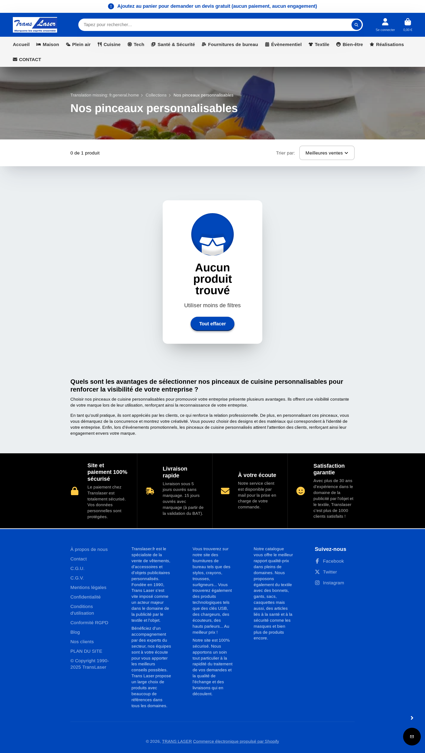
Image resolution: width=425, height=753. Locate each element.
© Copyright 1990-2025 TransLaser (89, 664)
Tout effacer (212, 323)
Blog (75, 632)
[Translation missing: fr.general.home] (35, 25)
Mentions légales (88, 587)
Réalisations (390, 44)
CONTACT (30, 59)
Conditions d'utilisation (82, 610)
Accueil (21, 44)
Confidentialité (85, 596)
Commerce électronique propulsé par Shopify (236, 741)
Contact (78, 558)
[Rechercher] (357, 25)
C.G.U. (77, 568)
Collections (156, 95)
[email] (412, 736)
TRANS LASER (177, 741)
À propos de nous (89, 549)
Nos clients (82, 641)
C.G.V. (77, 577)
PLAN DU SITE (86, 651)
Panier (407, 24)
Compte (385, 24)
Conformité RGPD (89, 622)
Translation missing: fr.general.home (104, 95)
